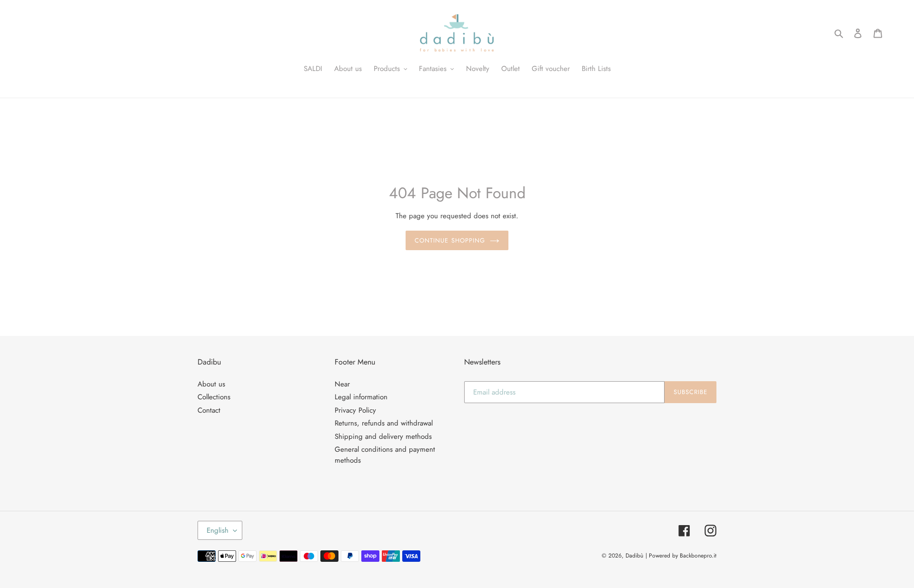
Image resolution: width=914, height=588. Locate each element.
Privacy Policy (355, 410)
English (217, 530)
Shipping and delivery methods (383, 436)
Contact (209, 410)
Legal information (361, 397)
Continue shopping (450, 240)
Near (342, 384)
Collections (214, 397)
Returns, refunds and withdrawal (384, 423)
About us (211, 384)
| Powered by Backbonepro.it (681, 555)
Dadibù (634, 555)
